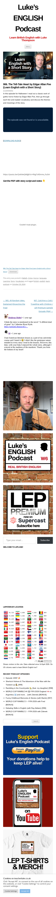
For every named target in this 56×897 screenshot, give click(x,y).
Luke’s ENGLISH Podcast (28, 18)
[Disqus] (28, 345)
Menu (28, 46)
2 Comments (8, 90)
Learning (6, 281)
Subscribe (45, 540)
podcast (6, 284)
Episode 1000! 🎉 (13, 678)
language (42, 278)
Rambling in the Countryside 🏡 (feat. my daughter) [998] (29, 688)
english (42, 281)
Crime (30, 278)
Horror (36, 278)
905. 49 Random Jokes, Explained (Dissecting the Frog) (14, 304)
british (36, 281)
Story (13, 281)
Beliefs (24, 278)
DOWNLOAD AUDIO (12, 141)
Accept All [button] (25, 891)
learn (48, 281)
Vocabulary (20, 281)
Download (13, 272)
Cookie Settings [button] (11, 891)
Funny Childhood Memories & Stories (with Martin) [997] (29, 698)
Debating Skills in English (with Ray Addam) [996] (26, 708)
